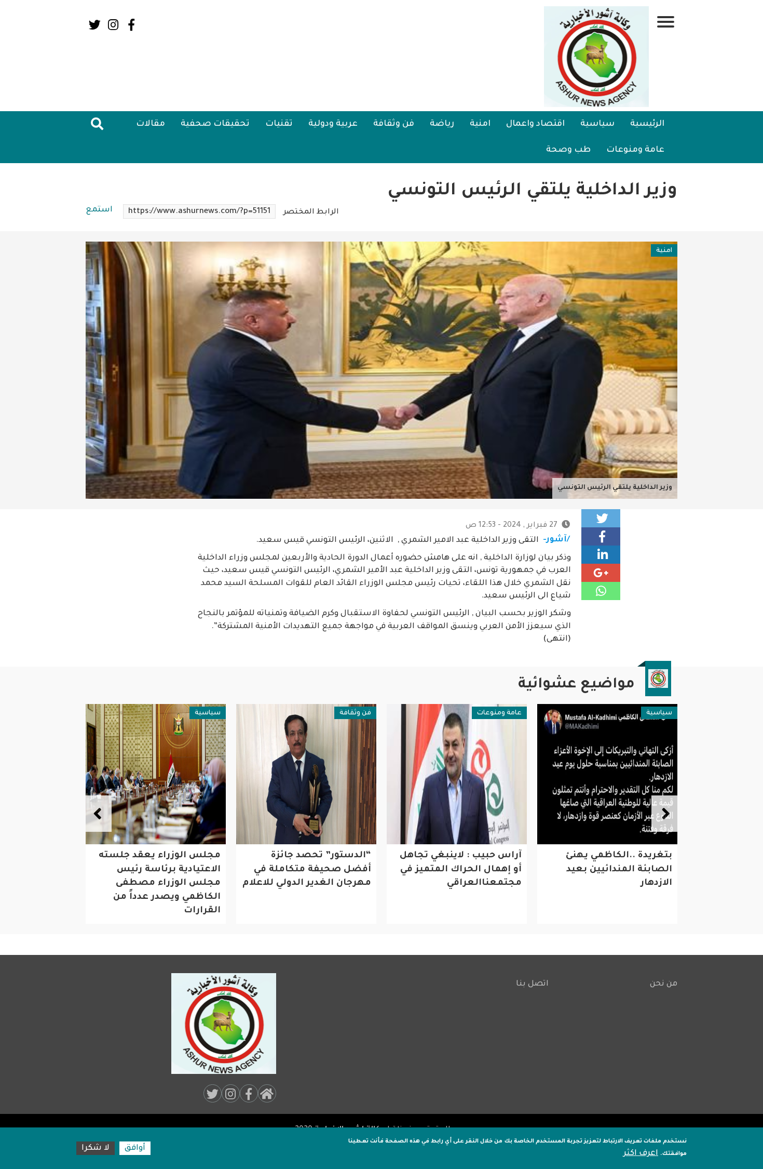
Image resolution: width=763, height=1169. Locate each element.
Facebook (131, 25)
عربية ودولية (333, 124)
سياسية (597, 124)
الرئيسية (647, 124)
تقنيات (279, 124)
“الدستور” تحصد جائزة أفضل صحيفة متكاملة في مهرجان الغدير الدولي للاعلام (457, 869)
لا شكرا (95, 1148)
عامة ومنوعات (635, 150)
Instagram (113, 25)
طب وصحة (568, 150)
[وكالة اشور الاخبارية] (597, 56)
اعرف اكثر (640, 1153)
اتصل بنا (532, 984)
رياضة (442, 124)
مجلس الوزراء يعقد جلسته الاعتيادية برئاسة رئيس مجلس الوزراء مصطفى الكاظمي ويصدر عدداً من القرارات (310, 883)
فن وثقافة (393, 124)
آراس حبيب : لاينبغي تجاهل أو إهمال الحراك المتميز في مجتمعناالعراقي (611, 869)
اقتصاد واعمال (535, 124)
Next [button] (99, 813)
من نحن (663, 984)
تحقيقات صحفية (215, 124)
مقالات (150, 124)
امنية (480, 124)
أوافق (135, 1148)
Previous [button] (664, 813)
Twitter (95, 25)
